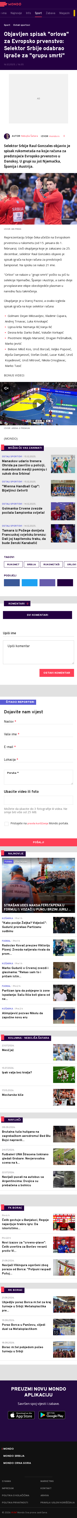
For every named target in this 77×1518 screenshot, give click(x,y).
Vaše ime (11, 734)
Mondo (8, 1449)
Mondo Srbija (13, 1456)
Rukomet (13, 564)
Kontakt (46, 1488)
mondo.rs (54, 136)
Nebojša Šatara (29, 136)
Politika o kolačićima (15, 1495)
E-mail (10, 747)
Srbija (31, 564)
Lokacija (11, 759)
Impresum (8, 1488)
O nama (6, 1481)
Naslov (10, 721)
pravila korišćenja (38, 823)
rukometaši (51, 564)
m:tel (14, 1512)
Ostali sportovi (21, 25)
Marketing (47, 1481)
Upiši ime (9, 633)
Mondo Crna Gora (17, 1463)
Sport (7, 25)
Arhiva (44, 1495)
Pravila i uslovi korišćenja (57, 1502)
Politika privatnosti (15, 1502)
